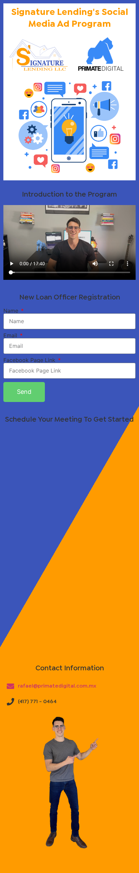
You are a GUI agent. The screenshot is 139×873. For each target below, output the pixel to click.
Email (11, 335)
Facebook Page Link (30, 360)
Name (11, 310)
